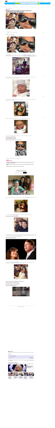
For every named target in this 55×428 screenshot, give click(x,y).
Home (6, 8)
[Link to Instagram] (42, 1)
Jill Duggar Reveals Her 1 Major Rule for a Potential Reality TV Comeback (15, 166)
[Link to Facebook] (40, 1)
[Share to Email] (14, 34)
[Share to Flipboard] (12, 34)
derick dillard (10, 8)
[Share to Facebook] (8, 34)
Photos (8, 8)
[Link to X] (43, 1)
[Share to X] (10, 34)
